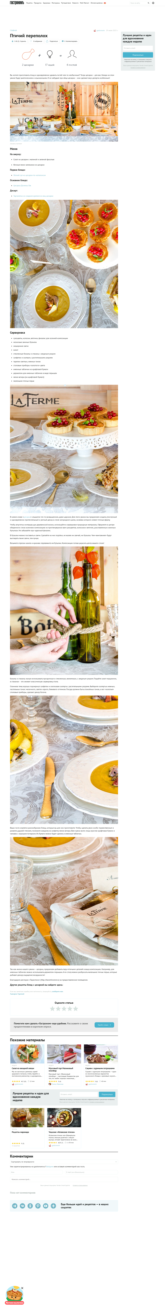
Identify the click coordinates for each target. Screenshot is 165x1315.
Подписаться (107, 1094)
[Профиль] (153, 3)
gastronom (101, 30)
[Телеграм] (14, 1206)
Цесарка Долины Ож (22, 185)
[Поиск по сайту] (140, 3)
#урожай (20, 994)
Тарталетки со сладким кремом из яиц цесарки (33, 196)
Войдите (49, 1166)
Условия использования (96, 1102)
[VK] (22, 1206)
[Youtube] (45, 1206)
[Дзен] (53, 1206)
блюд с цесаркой (35, 984)
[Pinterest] (38, 1206)
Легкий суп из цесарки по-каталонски (29, 175)
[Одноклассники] (30, 1206)
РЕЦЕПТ (14, 1065)
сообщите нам (57, 991)
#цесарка (13, 994)
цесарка (27, 517)
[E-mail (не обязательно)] (91, 1172)
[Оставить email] (79, 1094)
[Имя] (36, 1172)
